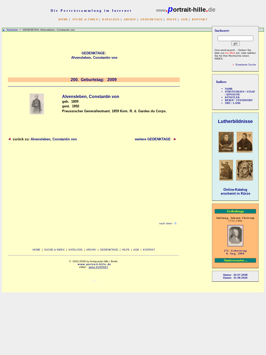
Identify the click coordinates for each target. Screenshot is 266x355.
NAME (229, 88)
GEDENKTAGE (152, 19)
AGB (184, 19)
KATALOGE (111, 19)
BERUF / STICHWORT (239, 100)
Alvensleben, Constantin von (54, 139)
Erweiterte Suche (246, 64)
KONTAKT (200, 19)
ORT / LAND (232, 103)
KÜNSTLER (232, 97)
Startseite (12, 29)
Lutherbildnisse (235, 121)
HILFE (172, 19)
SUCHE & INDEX (85, 19)
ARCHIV (130, 19)
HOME (63, 19)
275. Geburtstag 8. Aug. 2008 (235, 252)
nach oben (165, 223)
